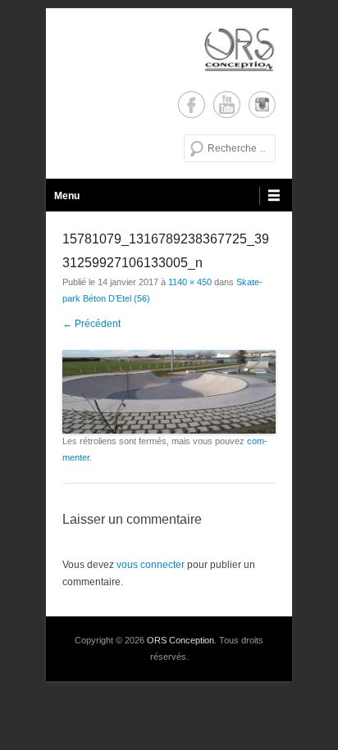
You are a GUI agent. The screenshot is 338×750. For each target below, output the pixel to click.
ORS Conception (180, 640)
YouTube (226, 104)
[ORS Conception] (169, 50)
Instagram (262, 104)
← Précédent (91, 324)
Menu (67, 196)
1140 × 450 (190, 282)
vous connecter (150, 564)
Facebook (191, 104)
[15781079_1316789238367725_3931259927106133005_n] (169, 392)
